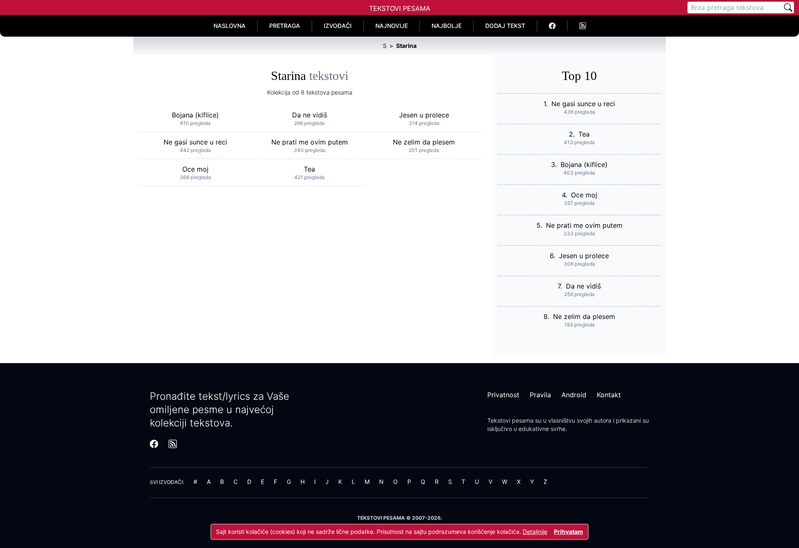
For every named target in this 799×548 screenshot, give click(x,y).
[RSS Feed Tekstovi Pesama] (583, 26)
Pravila (540, 395)
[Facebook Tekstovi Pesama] (552, 26)
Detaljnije (535, 531)
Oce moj (195, 169)
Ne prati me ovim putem (309, 142)
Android (573, 395)
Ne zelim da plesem (424, 142)
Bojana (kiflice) (195, 115)
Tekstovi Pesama (399, 8)
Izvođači (338, 25)
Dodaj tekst (505, 25)
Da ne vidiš (309, 115)
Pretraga (284, 25)
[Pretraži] (788, 7)
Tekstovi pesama (510, 420)
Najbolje (447, 25)
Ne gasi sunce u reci (195, 142)
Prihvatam (568, 531)
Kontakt (609, 395)
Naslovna (229, 25)
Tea (309, 169)
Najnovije (391, 25)
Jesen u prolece (424, 115)
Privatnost (503, 395)
